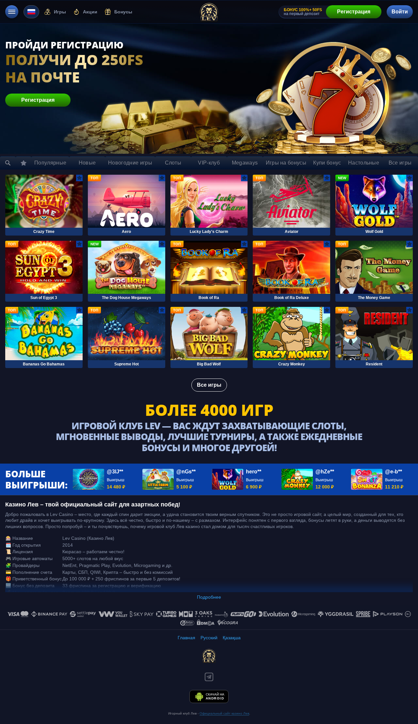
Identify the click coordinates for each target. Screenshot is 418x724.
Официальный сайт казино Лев (224, 713)
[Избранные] (23, 162)
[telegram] (209, 677)
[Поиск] (8, 162)
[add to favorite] (79, 178)
